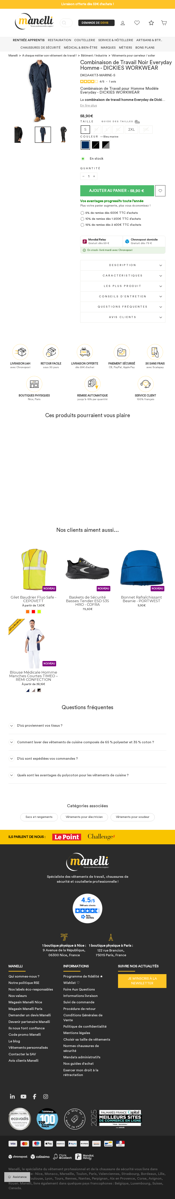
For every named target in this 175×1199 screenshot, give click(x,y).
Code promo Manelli (25, 1034)
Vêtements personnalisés (28, 1047)
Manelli (13, 55)
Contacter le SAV (22, 1054)
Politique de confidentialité (84, 1026)
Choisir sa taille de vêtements (86, 1039)
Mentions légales (76, 1033)
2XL (131, 129)
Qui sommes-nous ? (24, 976)
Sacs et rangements (39, 817)
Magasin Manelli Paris (25, 1009)
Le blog (14, 1041)
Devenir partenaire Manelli (29, 1022)
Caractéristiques (123, 275)
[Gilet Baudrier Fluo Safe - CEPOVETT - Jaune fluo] (39, 612)
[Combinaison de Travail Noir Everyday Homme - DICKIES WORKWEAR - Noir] (33, 513)
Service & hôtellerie (115, 40)
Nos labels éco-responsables (31, 989)
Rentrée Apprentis (29, 40)
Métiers (125, 47)
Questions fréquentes (123, 306)
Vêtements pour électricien (84, 817)
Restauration (59, 40)
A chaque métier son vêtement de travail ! (49, 55)
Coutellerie (84, 40)
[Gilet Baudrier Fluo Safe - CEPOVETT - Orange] (28, 612)
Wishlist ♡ (71, 983)
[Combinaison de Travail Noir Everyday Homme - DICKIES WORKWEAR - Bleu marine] (28, 513)
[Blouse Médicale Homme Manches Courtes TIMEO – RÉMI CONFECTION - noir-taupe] (39, 690)
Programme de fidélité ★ (83, 976)
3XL (146, 129)
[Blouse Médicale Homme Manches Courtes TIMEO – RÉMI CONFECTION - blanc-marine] (28, 690)
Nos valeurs (18, 996)
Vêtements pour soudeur (132, 817)
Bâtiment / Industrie (94, 55)
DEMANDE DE (95, 23)
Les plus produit (122, 286)
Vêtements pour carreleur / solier (133, 55)
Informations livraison (80, 996)
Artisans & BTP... (149, 40)
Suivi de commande (78, 1002)
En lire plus (88, 105)
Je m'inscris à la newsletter (142, 981)
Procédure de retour (79, 1009)
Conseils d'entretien (123, 296)
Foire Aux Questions (79, 989)
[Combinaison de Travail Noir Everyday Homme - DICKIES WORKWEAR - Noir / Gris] (39, 513)
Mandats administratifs (81, 1057)
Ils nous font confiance (27, 1028)
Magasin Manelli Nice (25, 1002)
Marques (108, 47)
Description (122, 265)
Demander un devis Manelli (30, 1015)
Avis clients (123, 317)
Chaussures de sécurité (40, 47)
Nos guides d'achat (78, 1063)
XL (118, 129)
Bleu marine (85, 145)
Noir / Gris (106, 145)
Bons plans (145, 47)
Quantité (90, 168)
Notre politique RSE (24, 983)
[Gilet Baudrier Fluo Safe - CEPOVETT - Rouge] (33, 612)
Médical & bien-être (81, 47)
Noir (95, 145)
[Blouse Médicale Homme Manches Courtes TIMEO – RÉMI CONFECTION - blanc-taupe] (33, 690)
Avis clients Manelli (23, 1060)
